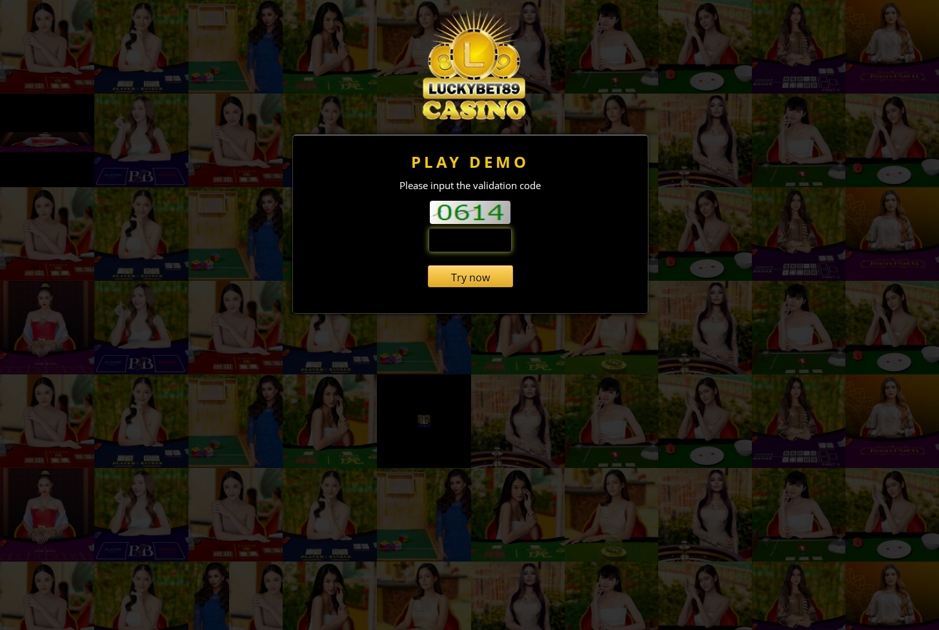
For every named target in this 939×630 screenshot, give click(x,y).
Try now (470, 277)
